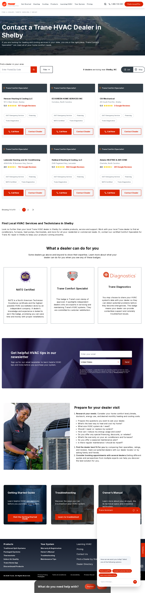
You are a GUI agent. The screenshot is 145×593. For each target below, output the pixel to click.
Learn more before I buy (108, 575)
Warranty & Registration (51, 548)
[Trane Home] (10, 4)
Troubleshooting (48, 555)
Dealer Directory (85, 564)
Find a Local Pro (133, 4)
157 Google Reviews (27, 106)
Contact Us (82, 554)
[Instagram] (141, 566)
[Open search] (105, 4)
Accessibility (75, 575)
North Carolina (22, 12)
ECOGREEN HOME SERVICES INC (67, 98)
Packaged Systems (12, 552)
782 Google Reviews (27, 167)
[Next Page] (33, 210)
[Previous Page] (19, 210)
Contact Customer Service (122, 571)
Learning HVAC (84, 544)
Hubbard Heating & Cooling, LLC (67, 160)
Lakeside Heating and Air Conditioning (22, 160)
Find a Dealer (8, 12)
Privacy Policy (118, 372)
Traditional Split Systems (15, 548)
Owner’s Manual (47, 552)
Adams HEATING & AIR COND (113, 160)
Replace (90, 586)
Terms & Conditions (59, 575)
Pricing (80, 549)
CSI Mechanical (107, 98)
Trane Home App (11, 563)
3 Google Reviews (122, 106)
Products (8, 544)
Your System (47, 544)
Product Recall (89, 575)
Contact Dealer (35, 131)
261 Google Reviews (123, 167)
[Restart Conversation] (133, 510)
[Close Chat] (137, 510)
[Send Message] (135, 582)
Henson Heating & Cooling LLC (18, 98)
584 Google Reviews (75, 167)
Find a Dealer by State (88, 559)
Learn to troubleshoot (68, 517)
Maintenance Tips (48, 559)
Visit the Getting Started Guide (25, 518)
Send (127, 362)
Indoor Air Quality (11, 559)
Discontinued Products (14, 566)
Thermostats (9, 555)
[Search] (34, 69)
